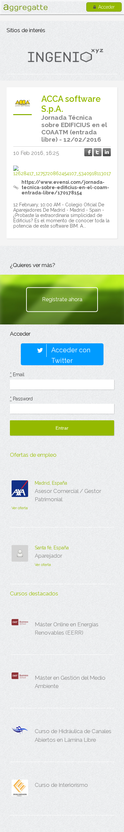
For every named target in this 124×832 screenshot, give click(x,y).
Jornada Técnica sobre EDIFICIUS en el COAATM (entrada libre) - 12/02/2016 (74, 128)
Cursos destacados (34, 593)
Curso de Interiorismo (61, 785)
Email (17, 374)
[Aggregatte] (25, 7)
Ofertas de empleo (33, 454)
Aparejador (48, 555)
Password (21, 398)
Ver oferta (20, 508)
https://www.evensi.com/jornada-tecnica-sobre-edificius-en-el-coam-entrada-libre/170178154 (65, 187)
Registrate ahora (62, 299)
